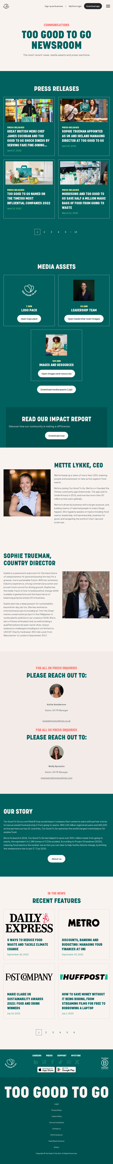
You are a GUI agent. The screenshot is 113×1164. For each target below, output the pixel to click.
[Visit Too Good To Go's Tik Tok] (60, 1062)
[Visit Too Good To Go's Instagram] (44, 1062)
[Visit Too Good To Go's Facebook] (52, 1062)
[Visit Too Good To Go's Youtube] (69, 1062)
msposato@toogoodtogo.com (56, 777)
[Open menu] (108, 6)
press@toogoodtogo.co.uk (56, 720)
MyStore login (75, 6)
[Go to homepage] (6, 6)
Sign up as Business (54, 6)
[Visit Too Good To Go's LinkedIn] (36, 1062)
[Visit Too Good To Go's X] (77, 1062)
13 (75, 231)
